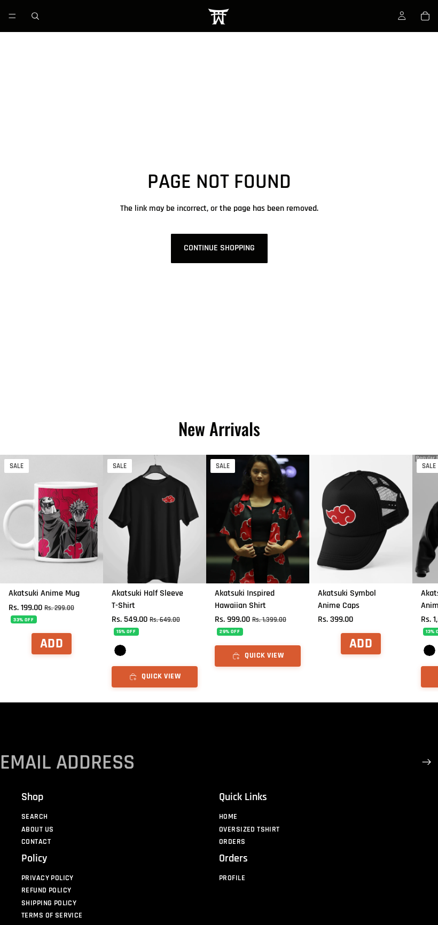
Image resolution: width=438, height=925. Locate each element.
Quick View (161, 677)
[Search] (35, 16)
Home (228, 816)
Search (34, 816)
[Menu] (12, 16)
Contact (36, 842)
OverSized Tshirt (249, 829)
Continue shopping (219, 248)
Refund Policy (46, 890)
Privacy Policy (47, 878)
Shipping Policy (48, 902)
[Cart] (425, 16)
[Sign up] (427, 762)
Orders (232, 842)
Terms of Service (52, 915)
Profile (232, 878)
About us (37, 829)
